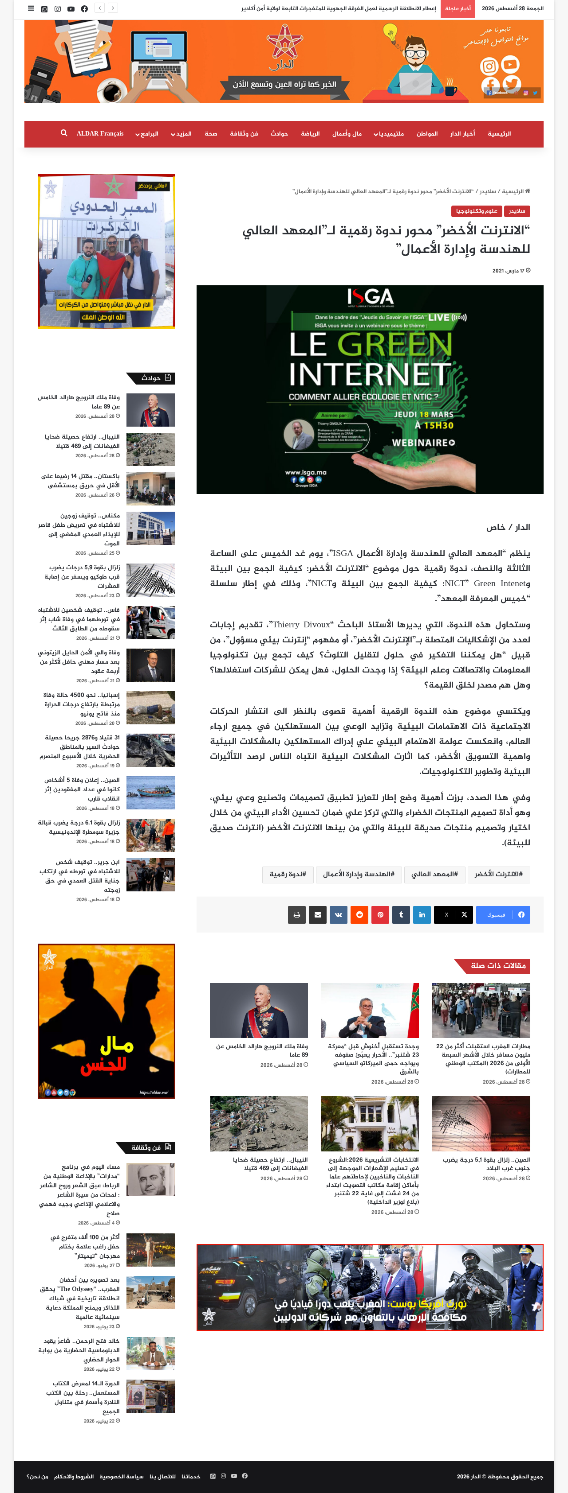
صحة (211, 134)
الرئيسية (499, 134)
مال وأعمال (347, 134)
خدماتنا (191, 1477)
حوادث (279, 134)
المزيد (184, 134)
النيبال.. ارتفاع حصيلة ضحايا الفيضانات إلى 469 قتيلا (270, 1164)
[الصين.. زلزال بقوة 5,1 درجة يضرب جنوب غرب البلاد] (481, 1123)
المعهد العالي (432, 875)
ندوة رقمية (285, 875)
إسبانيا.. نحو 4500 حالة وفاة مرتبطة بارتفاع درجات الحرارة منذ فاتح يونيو (81, 704)
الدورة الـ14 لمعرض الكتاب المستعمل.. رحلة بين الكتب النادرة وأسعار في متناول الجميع (83, 1398)
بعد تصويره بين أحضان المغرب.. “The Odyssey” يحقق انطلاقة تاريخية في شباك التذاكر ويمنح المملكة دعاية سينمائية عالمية (80, 1298)
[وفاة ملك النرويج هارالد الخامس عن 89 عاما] (259, 1010)
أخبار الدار (462, 134)
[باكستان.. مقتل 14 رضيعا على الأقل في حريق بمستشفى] (150, 488)
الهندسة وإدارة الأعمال (356, 875)
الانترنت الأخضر (497, 875)
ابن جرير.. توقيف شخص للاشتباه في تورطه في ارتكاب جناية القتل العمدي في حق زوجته (79, 876)
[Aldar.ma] (284, 61)
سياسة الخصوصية (121, 1477)
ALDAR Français (100, 134)
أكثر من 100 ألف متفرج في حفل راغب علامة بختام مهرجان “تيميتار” (85, 1247)
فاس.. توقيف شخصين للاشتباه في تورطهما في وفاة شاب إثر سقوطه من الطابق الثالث (79, 619)
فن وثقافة (244, 134)
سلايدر (488, 192)
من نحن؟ (37, 1477)
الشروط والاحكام (74, 1477)
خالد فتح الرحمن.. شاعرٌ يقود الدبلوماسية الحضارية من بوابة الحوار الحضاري (79, 1350)
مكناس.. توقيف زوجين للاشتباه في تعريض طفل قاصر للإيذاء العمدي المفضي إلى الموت (79, 530)
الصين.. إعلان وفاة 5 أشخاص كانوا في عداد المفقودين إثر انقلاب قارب (82, 789)
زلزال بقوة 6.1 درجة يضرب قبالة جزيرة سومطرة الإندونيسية (79, 827)
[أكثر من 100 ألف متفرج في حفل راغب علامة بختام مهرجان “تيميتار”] (150, 1250)
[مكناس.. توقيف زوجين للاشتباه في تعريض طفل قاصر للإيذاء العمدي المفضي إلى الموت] (150, 528)
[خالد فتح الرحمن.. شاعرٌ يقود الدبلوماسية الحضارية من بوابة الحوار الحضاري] (150, 1353)
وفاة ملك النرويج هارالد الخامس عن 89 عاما (262, 1051)
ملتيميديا (391, 134)
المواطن (427, 134)
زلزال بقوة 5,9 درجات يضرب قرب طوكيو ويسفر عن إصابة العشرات (82, 577)
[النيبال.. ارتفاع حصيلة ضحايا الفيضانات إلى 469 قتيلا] (259, 1123)
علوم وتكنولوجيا (476, 211)
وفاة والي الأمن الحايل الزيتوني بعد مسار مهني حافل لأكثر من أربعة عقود (79, 662)
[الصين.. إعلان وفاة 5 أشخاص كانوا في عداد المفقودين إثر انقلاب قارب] (150, 792)
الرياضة (310, 134)
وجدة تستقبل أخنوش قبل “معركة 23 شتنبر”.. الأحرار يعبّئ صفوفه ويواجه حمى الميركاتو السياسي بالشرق (373, 1059)
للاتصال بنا (163, 1477)
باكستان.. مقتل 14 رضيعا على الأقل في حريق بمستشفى (80, 481)
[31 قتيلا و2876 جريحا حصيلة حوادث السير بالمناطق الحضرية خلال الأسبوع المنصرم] (150, 750)
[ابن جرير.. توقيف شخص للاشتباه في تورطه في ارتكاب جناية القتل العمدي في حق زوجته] (150, 874)
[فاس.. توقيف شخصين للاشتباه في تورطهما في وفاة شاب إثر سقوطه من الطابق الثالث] (150, 622)
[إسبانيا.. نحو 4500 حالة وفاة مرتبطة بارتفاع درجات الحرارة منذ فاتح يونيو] (150, 707)
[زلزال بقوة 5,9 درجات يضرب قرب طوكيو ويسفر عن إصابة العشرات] (150, 580)
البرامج (149, 134)
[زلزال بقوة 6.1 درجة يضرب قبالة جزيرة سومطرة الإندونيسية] (150, 835)
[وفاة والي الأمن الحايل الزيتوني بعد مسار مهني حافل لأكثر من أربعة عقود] (150, 665)
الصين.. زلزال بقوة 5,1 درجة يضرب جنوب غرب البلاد (486, 1164)
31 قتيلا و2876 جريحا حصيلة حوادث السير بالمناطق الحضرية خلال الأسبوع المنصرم (79, 747)
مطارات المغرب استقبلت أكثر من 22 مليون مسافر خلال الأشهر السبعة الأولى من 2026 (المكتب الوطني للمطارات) (483, 1059)
